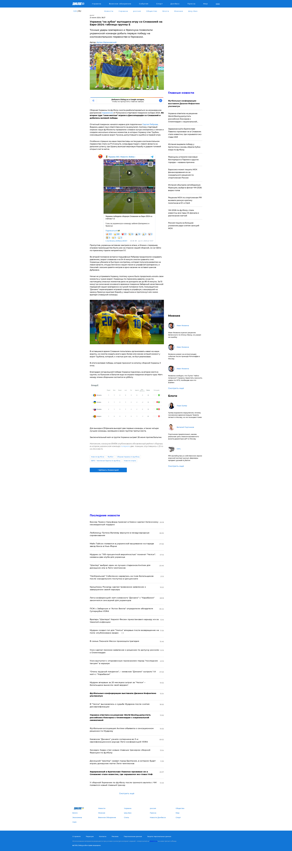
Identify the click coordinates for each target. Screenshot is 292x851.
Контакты (102, 836)
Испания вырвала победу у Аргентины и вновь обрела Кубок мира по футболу (184, 147)
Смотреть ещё (126, 793)
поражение (107, 113)
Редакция (90, 836)
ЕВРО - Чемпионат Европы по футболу (105, 461)
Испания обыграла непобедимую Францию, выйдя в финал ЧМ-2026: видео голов (185, 187)
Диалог (92, 15)
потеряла (125, 446)
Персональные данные (133, 836)
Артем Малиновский (106, 42)
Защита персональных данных (159, 836)
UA (75, 11)
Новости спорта (130, 461)
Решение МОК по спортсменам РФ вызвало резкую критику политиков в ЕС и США (185, 200)
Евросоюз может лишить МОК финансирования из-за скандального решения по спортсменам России (182, 173)
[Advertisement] (127, 491)
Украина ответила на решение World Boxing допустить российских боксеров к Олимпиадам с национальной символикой (182, 117)
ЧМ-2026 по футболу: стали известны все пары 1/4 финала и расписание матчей (183, 213)
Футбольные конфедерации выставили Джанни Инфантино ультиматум (184, 103)
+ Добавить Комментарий (108, 470)
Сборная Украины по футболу (128, 457)
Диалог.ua (153, 841)
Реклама (115, 836)
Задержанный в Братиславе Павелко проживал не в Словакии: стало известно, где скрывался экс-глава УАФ (185, 133)
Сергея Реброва (150, 124)
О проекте (76, 836)
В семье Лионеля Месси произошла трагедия (114, 641)
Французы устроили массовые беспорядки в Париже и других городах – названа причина (183, 159)
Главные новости (181, 92)
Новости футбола (97, 457)
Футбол (110, 457)
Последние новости (105, 515)
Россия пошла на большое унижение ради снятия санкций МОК (183, 225)
